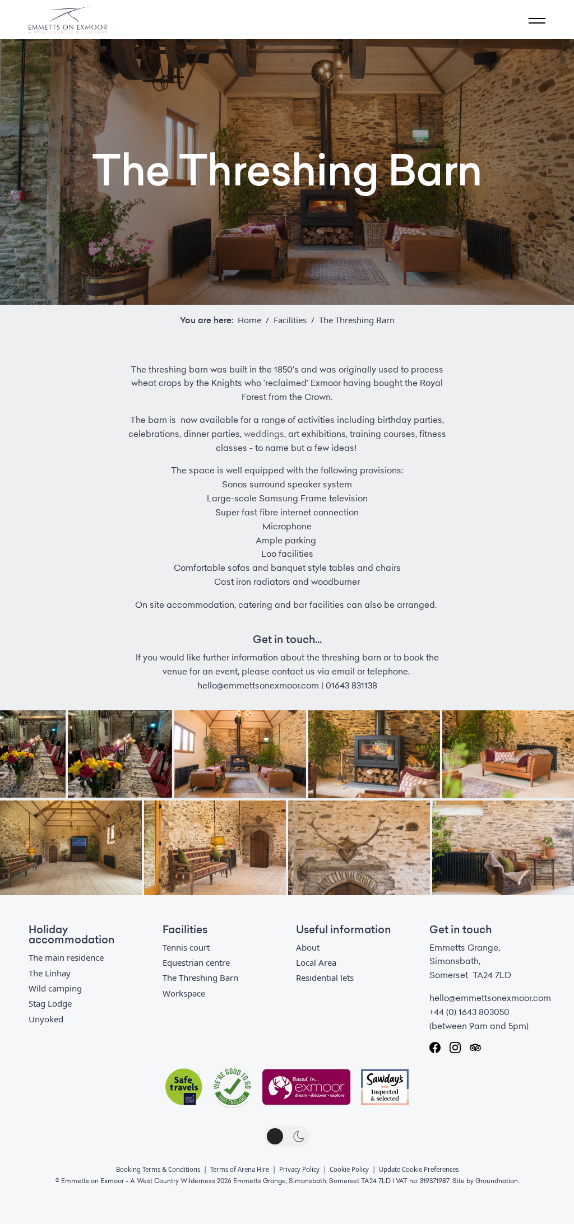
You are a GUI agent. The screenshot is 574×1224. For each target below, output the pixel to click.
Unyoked (46, 1019)
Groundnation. (497, 1181)
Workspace (184, 993)
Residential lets (325, 977)
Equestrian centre (196, 962)
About (308, 947)
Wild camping (55, 988)
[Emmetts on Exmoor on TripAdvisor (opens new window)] (475, 1047)
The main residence (66, 957)
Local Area (316, 962)
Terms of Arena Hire (239, 1169)
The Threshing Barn (200, 977)
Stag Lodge (50, 1003)
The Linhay (50, 973)
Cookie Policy (349, 1169)
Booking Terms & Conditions (158, 1169)
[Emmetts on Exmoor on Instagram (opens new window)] (455, 1047)
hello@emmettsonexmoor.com (490, 998)
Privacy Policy (299, 1169)
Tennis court (186, 947)
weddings (264, 434)
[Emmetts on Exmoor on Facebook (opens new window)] (435, 1047)
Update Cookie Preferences (419, 1169)
